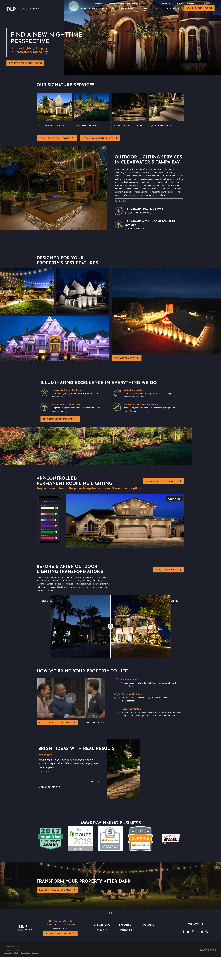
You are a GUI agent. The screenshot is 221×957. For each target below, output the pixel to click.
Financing (179, 3)
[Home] (22, 9)
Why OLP (102, 930)
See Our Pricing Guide (91, 722)
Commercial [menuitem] (126, 8)
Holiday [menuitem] (142, 8)
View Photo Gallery (167, 570)
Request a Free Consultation (25, 63)
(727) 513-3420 (209, 3)
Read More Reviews (50, 787)
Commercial (149, 925)
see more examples (124, 358)
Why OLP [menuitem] (157, 8)
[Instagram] (193, 931)
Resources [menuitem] (173, 8)
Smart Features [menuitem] (88, 8)
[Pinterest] (206, 931)
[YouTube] (188, 931)
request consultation (199, 8)
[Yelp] (197, 931)
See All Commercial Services (98, 138)
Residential (125, 925)
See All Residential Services (54, 138)
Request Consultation (58, 934)
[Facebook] (183, 931)
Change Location (147, 3)
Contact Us (125, 930)
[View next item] (98, 782)
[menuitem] (8, 953)
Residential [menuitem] (108, 8)
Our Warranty (166, 3)
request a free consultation (55, 723)
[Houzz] (202, 931)
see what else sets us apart (58, 419)
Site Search (191, 3)
